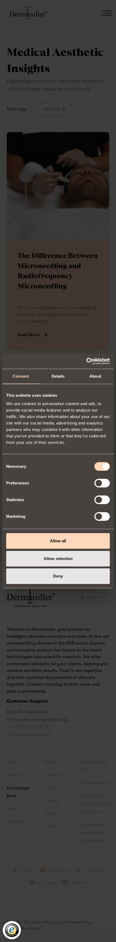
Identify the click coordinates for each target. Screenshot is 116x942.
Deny (58, 576)
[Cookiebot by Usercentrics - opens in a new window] (86, 361)
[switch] (102, 483)
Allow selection (58, 558)
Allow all (58, 541)
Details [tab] (58, 376)
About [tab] (95, 376)
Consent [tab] (21, 376)
